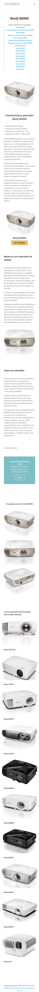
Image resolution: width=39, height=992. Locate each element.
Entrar (19, 477)
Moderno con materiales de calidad (20, 35)
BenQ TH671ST (20, 46)
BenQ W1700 (20, 53)
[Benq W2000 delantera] (19, 565)
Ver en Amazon (19, 243)
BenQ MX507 (20, 61)
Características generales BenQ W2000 (20, 30)
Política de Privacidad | (12, 988)
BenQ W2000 (20, 27)
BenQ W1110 (20, 64)
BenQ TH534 (20, 48)
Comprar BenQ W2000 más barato (20, 40)
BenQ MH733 (20, 51)
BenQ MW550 (20, 59)
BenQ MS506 (20, 56)
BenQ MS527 (20, 66)
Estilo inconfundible (20, 38)
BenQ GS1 (20, 69)
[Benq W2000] (19, 537)
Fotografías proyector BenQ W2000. (20, 43)
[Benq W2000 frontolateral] (19, 594)
